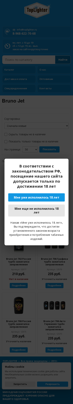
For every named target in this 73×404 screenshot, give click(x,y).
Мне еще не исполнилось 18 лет (37, 210)
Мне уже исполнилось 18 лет (36, 197)
